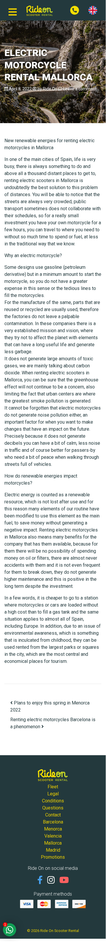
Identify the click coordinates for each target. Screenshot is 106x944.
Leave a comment (80, 88)
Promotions (53, 857)
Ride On (50, 88)
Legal (53, 794)
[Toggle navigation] (13, 10)
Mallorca (53, 843)
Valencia (53, 836)
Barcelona (53, 822)
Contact (53, 815)
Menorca (53, 829)
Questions (52, 808)
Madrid (53, 850)
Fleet (53, 787)
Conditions (53, 801)
